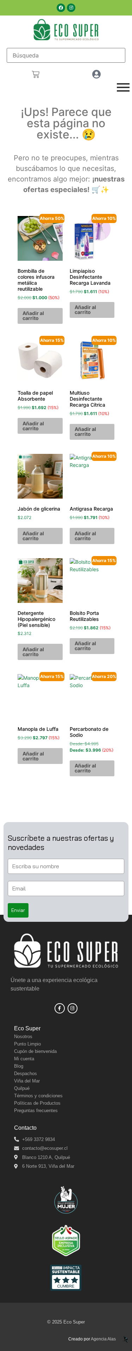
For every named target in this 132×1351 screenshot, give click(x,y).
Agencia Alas (103, 1339)
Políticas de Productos (37, 1103)
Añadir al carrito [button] (33, 315)
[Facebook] (61, 8)
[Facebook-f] (60, 1008)
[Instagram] (71, 8)
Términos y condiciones (38, 1095)
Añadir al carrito (85, 768)
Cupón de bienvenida (35, 1051)
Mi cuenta (24, 1058)
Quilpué (22, 1088)
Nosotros (23, 1036)
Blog (18, 1066)
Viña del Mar (27, 1081)
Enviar (18, 910)
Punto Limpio (27, 1044)
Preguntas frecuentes (36, 1110)
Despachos (25, 1073)
